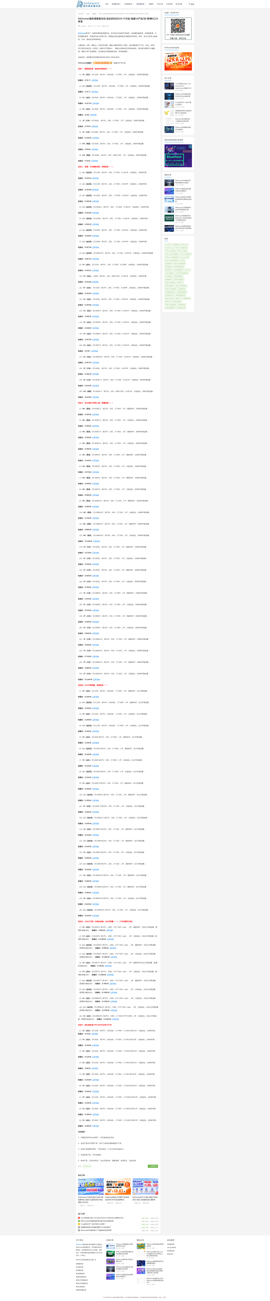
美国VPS (180, 282)
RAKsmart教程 (182, 251)
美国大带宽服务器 (170, 289)
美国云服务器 (169, 286)
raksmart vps (169, 248)
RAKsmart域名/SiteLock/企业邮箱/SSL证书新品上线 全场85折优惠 (154, 1253)
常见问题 (179, 4)
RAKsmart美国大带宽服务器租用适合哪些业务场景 (183, 199)
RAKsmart (82, 33)
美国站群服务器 (182, 292)
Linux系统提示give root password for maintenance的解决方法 (102, 1218)
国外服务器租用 (179, 267)
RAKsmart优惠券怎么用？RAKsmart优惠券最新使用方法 (155, 1280)
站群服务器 (168, 279)
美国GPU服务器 (170, 282)
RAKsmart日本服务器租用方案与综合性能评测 (97, 1221)
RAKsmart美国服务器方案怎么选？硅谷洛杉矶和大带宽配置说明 (183, 218)
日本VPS (187, 270)
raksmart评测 (185, 257)
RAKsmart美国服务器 (171, 257)
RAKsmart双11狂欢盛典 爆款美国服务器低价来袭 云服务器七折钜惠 (154, 1271)
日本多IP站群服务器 (182, 273)
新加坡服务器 (178, 270)
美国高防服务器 (180, 295)
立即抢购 (94, 80)
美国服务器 (116, 4)
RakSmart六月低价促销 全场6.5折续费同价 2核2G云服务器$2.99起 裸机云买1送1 (90, 1199)
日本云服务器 (169, 273)
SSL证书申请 (171, 1247)
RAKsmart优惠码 (170, 251)
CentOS (167, 244)
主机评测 (169, 4)
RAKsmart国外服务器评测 (116, 1297)
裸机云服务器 (169, 298)
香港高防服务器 (81, 1290)
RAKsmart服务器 (186, 254)
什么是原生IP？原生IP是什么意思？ (93, 1224)
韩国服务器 (186, 298)
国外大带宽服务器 (179, 263)
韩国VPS (178, 298)
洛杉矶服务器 (178, 276)
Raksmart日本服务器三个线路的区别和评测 (96, 1230)
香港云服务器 (177, 301)
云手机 (183, 260)
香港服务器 (140, 4)
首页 (107, 4)
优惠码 (151, 4)
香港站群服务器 (170, 308)
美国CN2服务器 (179, 279)
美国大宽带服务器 (181, 286)
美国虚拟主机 (169, 295)
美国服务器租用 (170, 292)
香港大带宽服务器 (170, 305)
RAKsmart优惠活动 (181, 248)
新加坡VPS (168, 270)
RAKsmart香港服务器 (171, 260)
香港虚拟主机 (181, 308)
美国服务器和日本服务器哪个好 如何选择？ (96, 1227)
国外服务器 (168, 267)
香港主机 (170, 1254)
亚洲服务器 (168, 263)
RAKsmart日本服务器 (171, 254)
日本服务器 (128, 4)
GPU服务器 (175, 244)
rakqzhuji (83, 26)
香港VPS (168, 301)
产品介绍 (160, 4)
